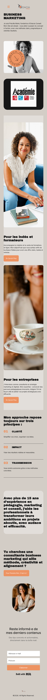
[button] (8, 7)
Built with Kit (23, 674)
